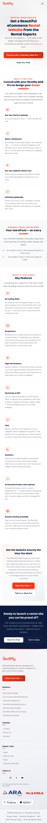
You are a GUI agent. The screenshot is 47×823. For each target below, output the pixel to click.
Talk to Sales (34, 640)
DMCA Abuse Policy (14, 820)
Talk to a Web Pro (23, 593)
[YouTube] (22, 777)
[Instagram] (10, 777)
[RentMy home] (7, 4)
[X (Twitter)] (16, 777)
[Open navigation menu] (42, 3)
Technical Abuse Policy (32, 820)
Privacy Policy (12, 816)
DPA (38, 816)
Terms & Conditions (27, 816)
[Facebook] (4, 777)
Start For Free (23, 63)
